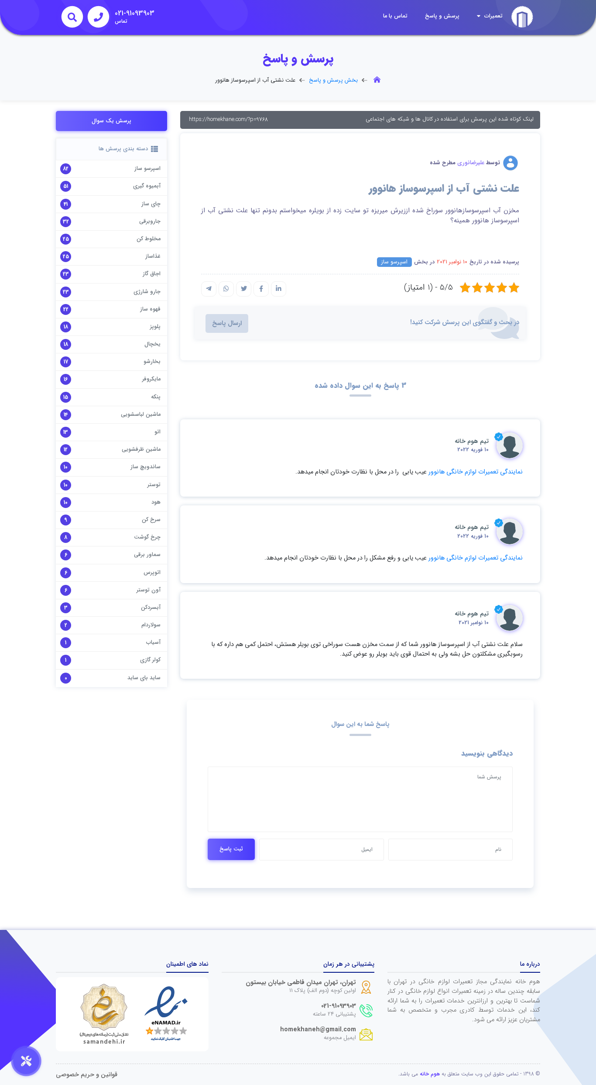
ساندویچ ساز (145, 467)
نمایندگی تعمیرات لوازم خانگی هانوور (475, 472)
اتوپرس (152, 572)
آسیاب (153, 642)
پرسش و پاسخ (442, 16)
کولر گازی (150, 660)
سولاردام (151, 625)
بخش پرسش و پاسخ (333, 80)
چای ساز (151, 204)
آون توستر (149, 590)
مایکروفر (151, 379)
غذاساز (153, 256)
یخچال (152, 344)
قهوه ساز (150, 309)
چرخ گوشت (147, 537)
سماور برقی (147, 554)
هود (156, 502)
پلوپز (155, 326)
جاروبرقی (150, 221)
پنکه (156, 397)
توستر (154, 484)
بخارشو (152, 361)
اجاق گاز (152, 274)
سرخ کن (151, 519)
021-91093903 (338, 1006)
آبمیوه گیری (147, 186)
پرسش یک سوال (111, 121)
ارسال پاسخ (227, 323)
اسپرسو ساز (394, 262)
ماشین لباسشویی (141, 414)
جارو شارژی (147, 291)
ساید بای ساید (144, 678)
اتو (157, 432)
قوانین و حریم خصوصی (86, 1075)
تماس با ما (395, 16)
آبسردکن (151, 607)
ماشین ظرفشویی (141, 449)
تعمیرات (493, 16)
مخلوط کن (149, 239)
